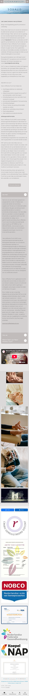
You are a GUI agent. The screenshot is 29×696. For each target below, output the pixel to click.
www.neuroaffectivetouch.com (10, 323)
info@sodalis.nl (12, 678)
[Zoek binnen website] (1, 1)
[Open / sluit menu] (27, 1)
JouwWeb (8, 687)
